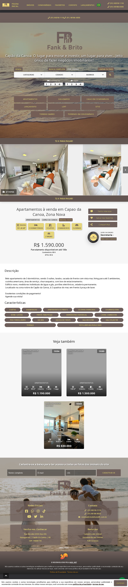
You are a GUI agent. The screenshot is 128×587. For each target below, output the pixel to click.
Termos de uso (72, 572)
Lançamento (30, 106)
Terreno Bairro (47, 114)
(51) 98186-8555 (73, 17)
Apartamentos (30, 99)
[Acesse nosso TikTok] (44, 511)
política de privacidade (82, 584)
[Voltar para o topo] (6, 575)
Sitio (98, 106)
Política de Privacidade (58, 572)
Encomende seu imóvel (93, 537)
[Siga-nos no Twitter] (35, 516)
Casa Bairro (64, 99)
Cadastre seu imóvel (93, 534)
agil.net (73, 562)
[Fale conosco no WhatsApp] (32, 511)
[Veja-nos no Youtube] (29, 516)
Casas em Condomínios (98, 99)
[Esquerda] (2, 169)
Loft (64, 106)
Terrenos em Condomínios (81, 114)
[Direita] (125, 169)
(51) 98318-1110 (57, 17)
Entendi (120, 583)
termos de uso (98, 584)
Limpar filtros (106, 69)
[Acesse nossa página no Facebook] (26, 511)
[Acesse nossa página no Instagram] (38, 511)
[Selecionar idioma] (100, 5)
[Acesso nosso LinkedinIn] (41, 516)
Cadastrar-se (108, 472)
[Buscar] (110, 75)
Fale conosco (92, 541)
